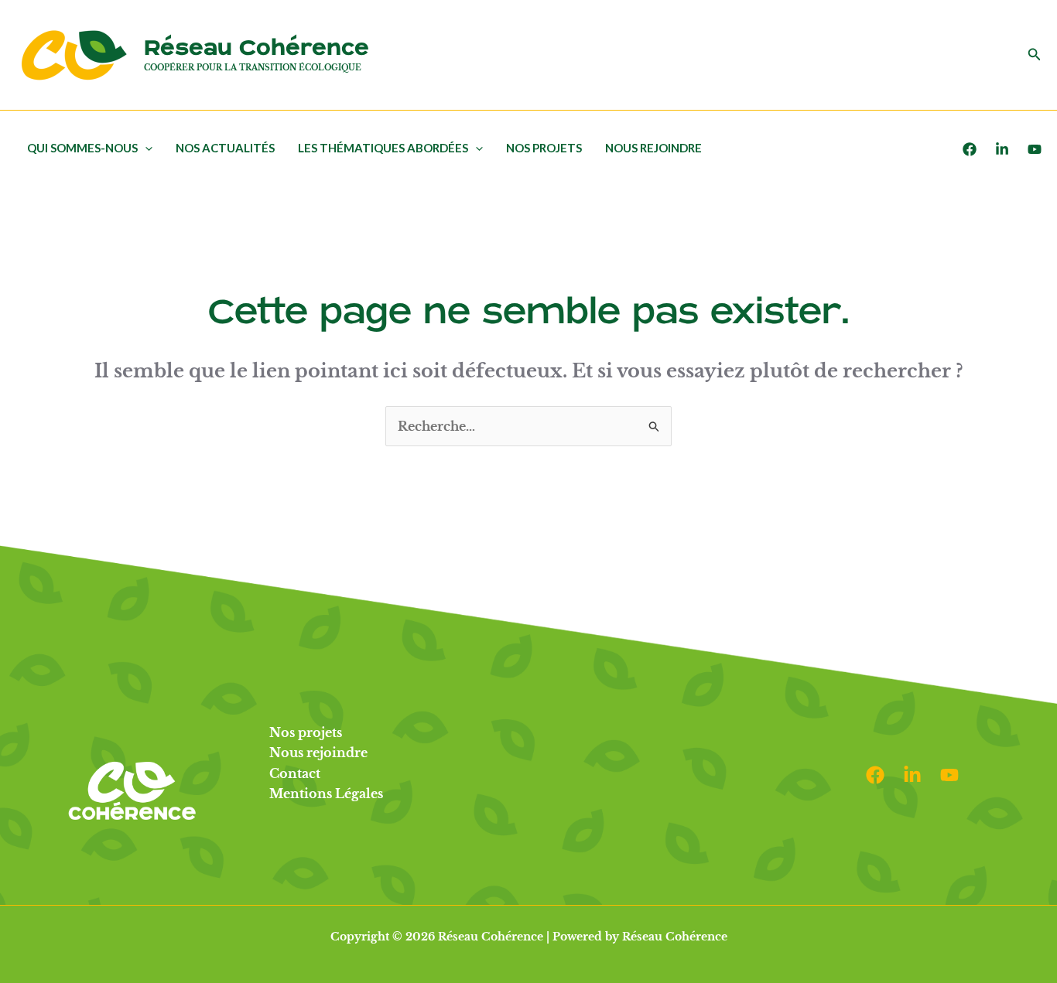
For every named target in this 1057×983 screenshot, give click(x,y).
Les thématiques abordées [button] (383, 148)
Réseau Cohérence (256, 48)
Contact (294, 773)
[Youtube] (1035, 149)
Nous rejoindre (653, 148)
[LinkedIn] (1002, 149)
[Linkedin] (912, 775)
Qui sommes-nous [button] (82, 148)
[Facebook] (970, 149)
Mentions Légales (326, 793)
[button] (1035, 55)
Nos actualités (225, 148)
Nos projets (544, 148)
